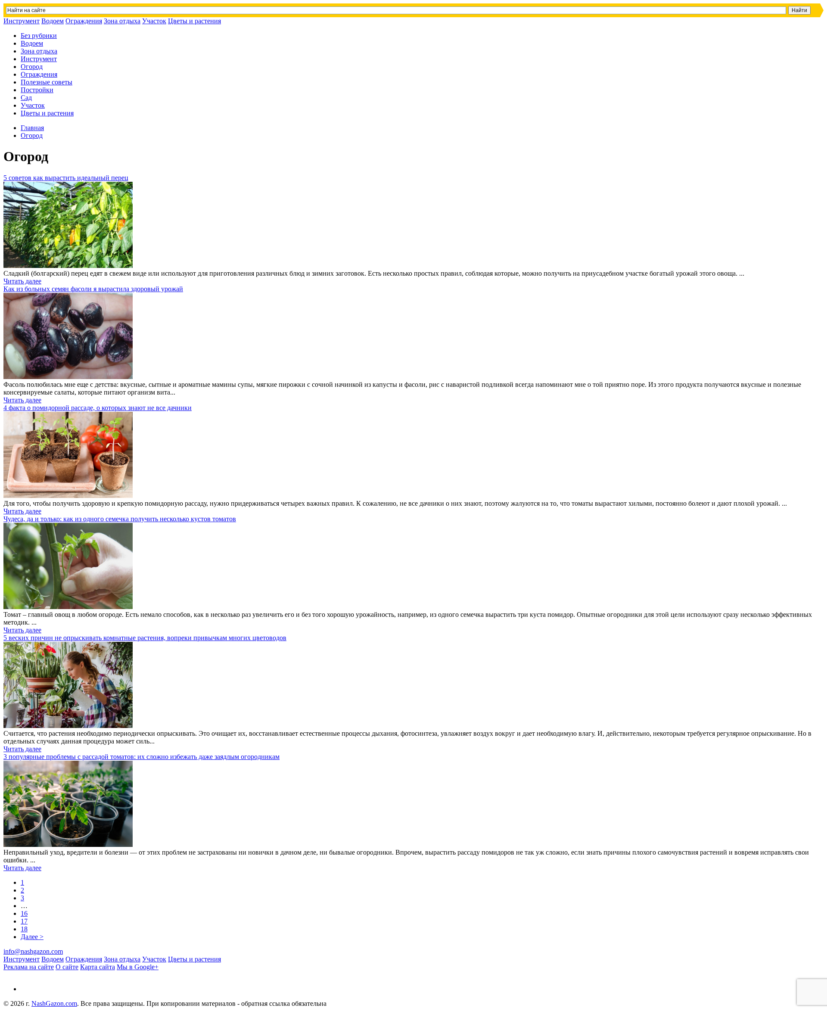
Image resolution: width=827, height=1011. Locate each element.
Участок (154, 21)
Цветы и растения (194, 21)
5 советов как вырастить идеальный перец (65, 177)
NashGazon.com (54, 1003)
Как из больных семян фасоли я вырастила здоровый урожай (93, 288)
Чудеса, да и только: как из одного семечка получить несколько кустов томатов (119, 519)
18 (24, 929)
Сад (26, 97)
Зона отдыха (122, 21)
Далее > (32, 936)
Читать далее (22, 281)
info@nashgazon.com (33, 951)
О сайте (67, 967)
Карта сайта (97, 967)
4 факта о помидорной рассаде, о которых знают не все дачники (97, 407)
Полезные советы (46, 82)
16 (24, 913)
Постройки (37, 89)
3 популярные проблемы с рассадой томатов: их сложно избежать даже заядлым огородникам (141, 756)
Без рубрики (39, 35)
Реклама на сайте (28, 967)
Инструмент (21, 21)
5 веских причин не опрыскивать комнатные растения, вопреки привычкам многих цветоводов (144, 637)
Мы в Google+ (138, 967)
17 (24, 921)
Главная (32, 127)
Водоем (52, 21)
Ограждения (83, 21)
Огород (32, 66)
